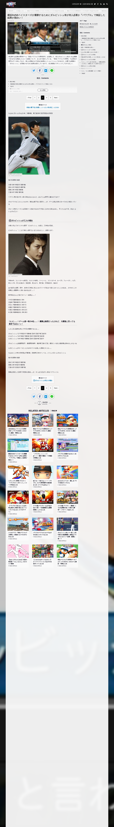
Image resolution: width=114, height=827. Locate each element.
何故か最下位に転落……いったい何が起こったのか (93, 57)
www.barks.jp (14, 276)
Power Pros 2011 (85, 23)
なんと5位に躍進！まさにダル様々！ (90, 52)
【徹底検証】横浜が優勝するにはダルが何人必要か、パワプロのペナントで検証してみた (31, 84)
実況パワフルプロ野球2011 (87, 27)
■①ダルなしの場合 (15, 89)
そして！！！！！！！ (86, 68)
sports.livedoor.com (16, 175)
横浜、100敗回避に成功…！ (16, 91)
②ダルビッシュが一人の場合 (88, 50)
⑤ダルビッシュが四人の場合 (88, 66)
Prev (29, 98)
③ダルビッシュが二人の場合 (88, 54)
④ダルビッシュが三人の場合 (88, 59)
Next (55, 98)
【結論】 (83, 73)
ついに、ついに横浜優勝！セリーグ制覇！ (91, 71)
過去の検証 (12, 81)
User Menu (87, 4)
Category (75, 4)
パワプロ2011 (94, 23)
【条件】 (12, 86)
